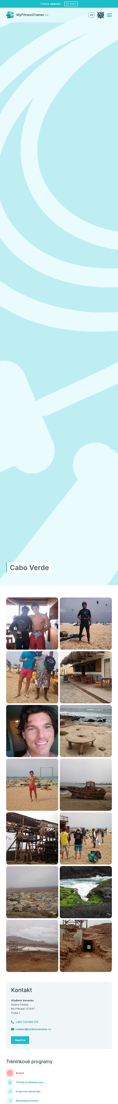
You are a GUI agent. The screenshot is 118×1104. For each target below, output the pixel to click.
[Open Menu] (109, 15)
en (91, 15)
